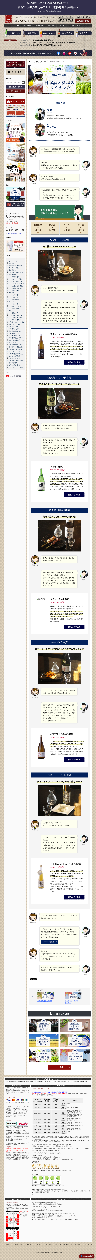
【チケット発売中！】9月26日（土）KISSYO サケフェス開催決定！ (54, 42)
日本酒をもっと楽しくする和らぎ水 (20, 358)
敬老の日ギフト (14, 342)
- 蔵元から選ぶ (15, 299)
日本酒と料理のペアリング (17, 338)
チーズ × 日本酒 (66, 227)
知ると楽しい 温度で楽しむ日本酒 (19, 324)
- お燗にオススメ (15, 288)
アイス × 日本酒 (81, 227)
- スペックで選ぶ (15, 279)
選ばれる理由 (28, 25)
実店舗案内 (39, 25)
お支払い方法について (41, 1244)
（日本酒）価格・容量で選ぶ (18, 272)
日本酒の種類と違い (15, 331)
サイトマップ (13, 261)
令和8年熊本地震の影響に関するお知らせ (45, 40)
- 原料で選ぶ (14, 297)
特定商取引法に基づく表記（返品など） (73, 1244)
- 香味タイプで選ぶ (16, 283)
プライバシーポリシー (28, 1244)
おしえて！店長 (14, 326)
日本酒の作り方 (14, 329)
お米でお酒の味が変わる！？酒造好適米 (21, 345)
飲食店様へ (51, 25)
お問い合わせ (18, 1244)
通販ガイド (62, 25)
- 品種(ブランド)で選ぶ (17, 317)
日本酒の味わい (14, 333)
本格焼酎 (11, 292)
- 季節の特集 (14, 277)
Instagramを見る (49, 942)
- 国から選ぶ (14, 313)
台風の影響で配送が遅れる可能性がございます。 (47, 45)
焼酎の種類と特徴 (14, 365)
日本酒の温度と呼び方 (16, 335)
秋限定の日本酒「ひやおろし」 (18, 340)
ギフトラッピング (75, 25)
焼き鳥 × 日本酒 (52, 227)
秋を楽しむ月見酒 (14, 356)
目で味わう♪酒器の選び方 (17, 347)
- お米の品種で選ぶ (16, 286)
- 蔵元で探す (14, 290)
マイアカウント (10, 1244)
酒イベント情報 (14, 268)
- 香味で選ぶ (14, 295)
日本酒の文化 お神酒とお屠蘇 (18, 349)
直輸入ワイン (13, 311)
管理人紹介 (12, 263)
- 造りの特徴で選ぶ (16, 281)
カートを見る (88, 1244)
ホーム (17, 25)
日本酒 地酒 (12, 274)
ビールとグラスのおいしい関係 (18, 367)
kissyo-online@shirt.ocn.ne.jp (43, 1217)
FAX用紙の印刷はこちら (14, 233)
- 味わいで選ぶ (15, 320)
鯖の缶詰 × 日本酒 (38, 227)
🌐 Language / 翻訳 (86, 1256)
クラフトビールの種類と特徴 (18, 360)
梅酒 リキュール (14, 302)
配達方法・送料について (55, 1244)
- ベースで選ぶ (15, 306)
